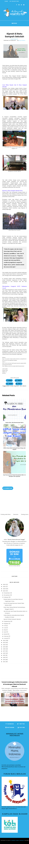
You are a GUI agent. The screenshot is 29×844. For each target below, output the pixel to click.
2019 (4, 647)
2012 (4, 661)
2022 (4, 640)
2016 (4, 653)
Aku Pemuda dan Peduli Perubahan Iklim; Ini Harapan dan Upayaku (14, 475)
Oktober (6, 597)
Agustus (6, 623)
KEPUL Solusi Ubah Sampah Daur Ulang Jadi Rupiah (14, 448)
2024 (4, 588)
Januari (6, 638)
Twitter (22, 724)
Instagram (10, 727)
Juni (5, 628)
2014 (4, 657)
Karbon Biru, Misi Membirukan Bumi (14, 422)
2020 (4, 644)
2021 (4, 642)
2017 (4, 651)
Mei (5, 630)
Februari (6, 636)
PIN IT (20, 383)
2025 (4, 586)
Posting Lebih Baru (6, 514)
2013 (4, 659)
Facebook (10, 724)
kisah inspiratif (14, 39)
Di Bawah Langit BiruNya (17, 840)
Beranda (15, 514)
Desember (7, 593)
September (7, 621)
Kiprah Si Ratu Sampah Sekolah (12, 619)
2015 (4, 655)
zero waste (23, 386)
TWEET (19, 380)
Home (6, 1)
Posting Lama (24, 514)
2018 (4, 649)
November (7, 595)
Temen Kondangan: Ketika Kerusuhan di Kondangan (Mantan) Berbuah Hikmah (14, 684)
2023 (4, 591)
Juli (5, 625)
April (5, 632)
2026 (4, 584)
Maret (6, 634)
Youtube (22, 727)
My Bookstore (14, 1)
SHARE (10, 380)
